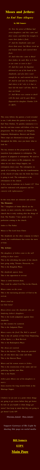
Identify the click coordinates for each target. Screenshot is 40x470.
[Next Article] (27, 417)
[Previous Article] (14, 417)
